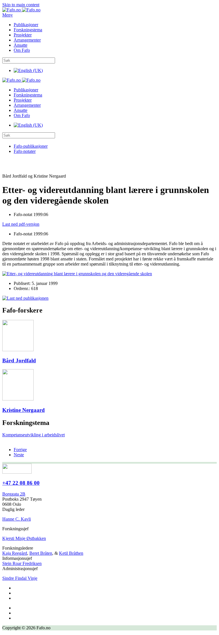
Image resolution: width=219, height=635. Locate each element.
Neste (19, 454)
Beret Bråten (40, 553)
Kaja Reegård (14, 553)
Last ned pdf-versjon (20, 224)
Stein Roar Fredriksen (22, 563)
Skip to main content (20, 4)
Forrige (20, 449)
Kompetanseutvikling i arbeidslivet (33, 434)
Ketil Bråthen (71, 553)
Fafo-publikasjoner (31, 146)
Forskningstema (28, 29)
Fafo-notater (25, 151)
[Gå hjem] (21, 9)
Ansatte (20, 45)
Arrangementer (27, 40)
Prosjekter (23, 34)
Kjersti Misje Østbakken (24, 538)
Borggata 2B (13, 494)
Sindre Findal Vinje (19, 578)
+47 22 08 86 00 (21, 483)
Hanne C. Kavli (16, 519)
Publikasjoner (26, 24)
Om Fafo (22, 50)
